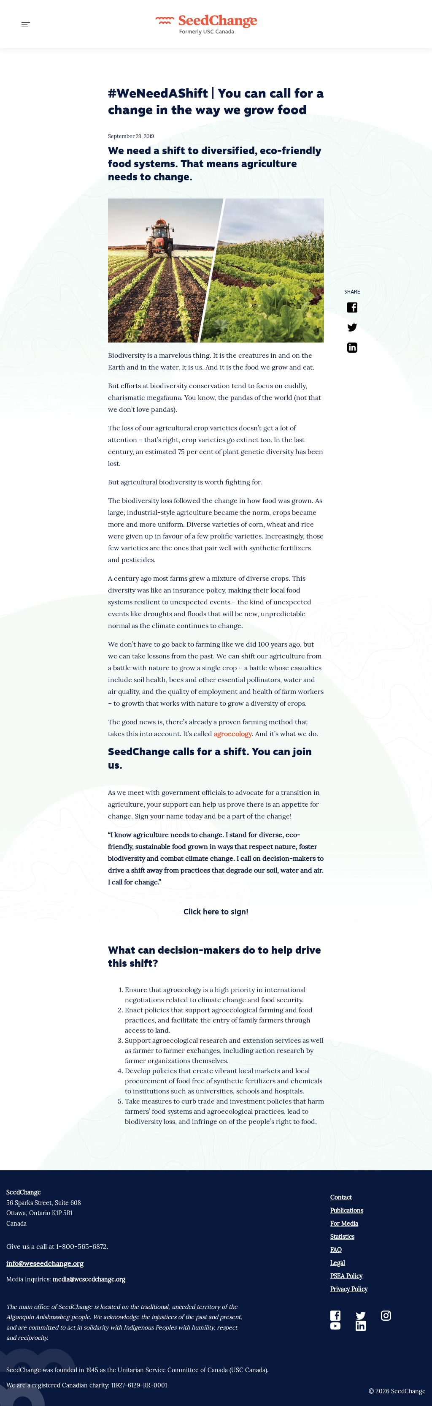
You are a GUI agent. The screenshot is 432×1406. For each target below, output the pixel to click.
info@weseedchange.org (45, 1263)
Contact (341, 1197)
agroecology (233, 733)
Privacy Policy (348, 1289)
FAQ (336, 1250)
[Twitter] (352, 329)
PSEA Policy (346, 1276)
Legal (337, 1263)
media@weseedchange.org (89, 1279)
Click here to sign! (216, 912)
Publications (346, 1210)
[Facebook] (352, 308)
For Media (344, 1223)
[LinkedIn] (352, 349)
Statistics (342, 1236)
